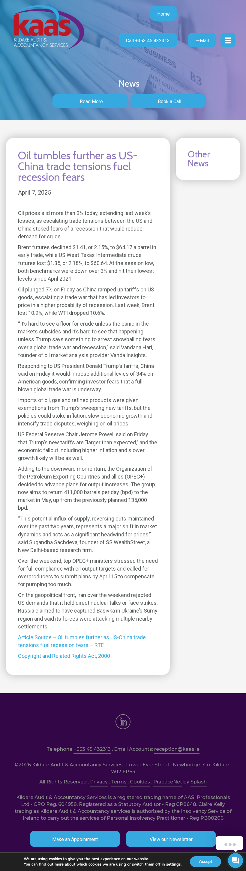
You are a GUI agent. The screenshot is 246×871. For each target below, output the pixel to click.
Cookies (140, 782)
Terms (119, 782)
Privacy (99, 782)
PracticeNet (167, 782)
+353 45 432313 (92, 749)
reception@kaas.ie (177, 749)
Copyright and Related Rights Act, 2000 (64, 656)
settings (173, 864)
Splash (198, 782)
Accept (205, 861)
